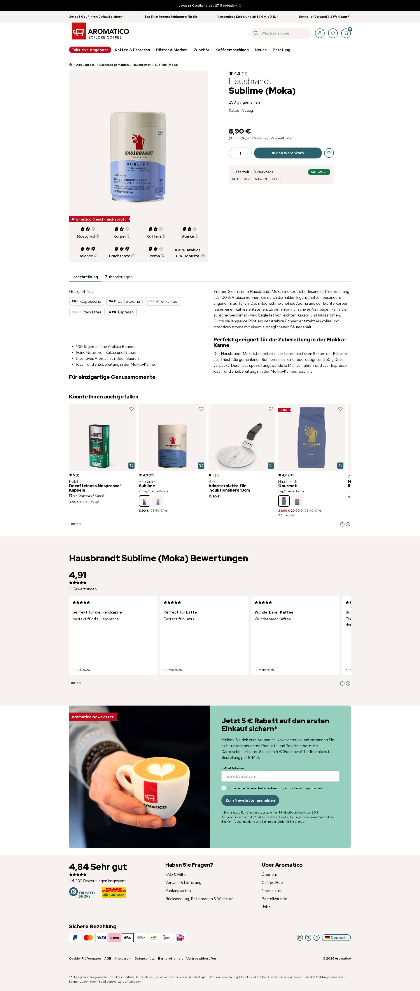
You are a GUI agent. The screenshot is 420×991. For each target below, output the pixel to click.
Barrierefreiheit (170, 958)
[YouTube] (300, 938)
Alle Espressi (85, 64)
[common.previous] (342, 524)
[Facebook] (316, 938)
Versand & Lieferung (183, 882)
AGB (107, 958)
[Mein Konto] (320, 33)
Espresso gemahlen (114, 64)
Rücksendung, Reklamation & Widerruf (199, 898)
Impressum (123, 958)
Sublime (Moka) (166, 64)
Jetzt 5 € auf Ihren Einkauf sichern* (96, 17)
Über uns (270, 874)
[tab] (85, 277)
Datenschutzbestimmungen (266, 788)
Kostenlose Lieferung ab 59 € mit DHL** (248, 17)
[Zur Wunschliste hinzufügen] (131, 409)
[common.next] (348, 524)
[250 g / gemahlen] (157, 501)
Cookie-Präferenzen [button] (85, 958)
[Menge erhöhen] (247, 153)
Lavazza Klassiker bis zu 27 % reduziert (208, 5)
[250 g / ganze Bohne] (144, 501)
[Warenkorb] (346, 33)
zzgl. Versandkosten (278, 138)
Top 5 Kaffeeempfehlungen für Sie (171, 17)
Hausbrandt (142, 64)
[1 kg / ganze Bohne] (284, 501)
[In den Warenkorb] (131, 465)
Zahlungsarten (178, 890)
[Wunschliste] (333, 33)
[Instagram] (308, 938)
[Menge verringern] (233, 153)
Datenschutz (145, 958)
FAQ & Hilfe (175, 874)
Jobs (266, 906)
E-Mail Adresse (232, 768)
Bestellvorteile (274, 898)
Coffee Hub (272, 882)
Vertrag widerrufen (201, 958)
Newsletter (272, 890)
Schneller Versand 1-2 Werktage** (325, 17)
